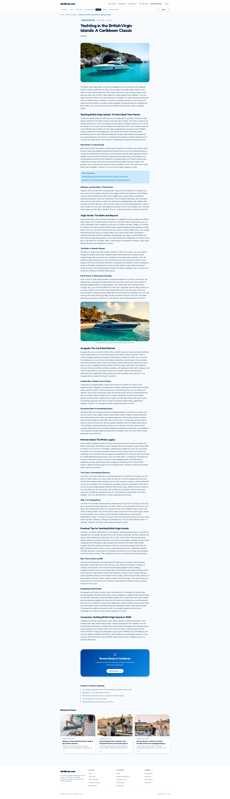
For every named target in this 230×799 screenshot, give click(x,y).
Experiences (133, 3)
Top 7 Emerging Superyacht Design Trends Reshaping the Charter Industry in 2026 (106, 689)
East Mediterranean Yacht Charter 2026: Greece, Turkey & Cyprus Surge (104, 176)
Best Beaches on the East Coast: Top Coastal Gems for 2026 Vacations (103, 695)
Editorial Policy (93, 785)
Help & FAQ (148, 782)
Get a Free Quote (156, 3)
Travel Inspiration (89, 9)
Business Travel (114, 9)
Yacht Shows (120, 782)
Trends (98, 9)
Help (168, 794)
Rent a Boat (112, 3)
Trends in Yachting (70, 14)
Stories (105, 9)
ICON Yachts (120, 785)
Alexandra (83, 36)
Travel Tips (79, 9)
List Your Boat (143, 3)
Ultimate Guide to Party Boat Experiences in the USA (97, 702)
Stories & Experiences (123, 776)
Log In (167, 3)
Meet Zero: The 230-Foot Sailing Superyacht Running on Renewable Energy (106, 180)
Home (62, 14)
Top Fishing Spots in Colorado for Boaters (94, 698)
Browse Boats (114, 671)
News (71, 9)
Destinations (122, 3)
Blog (90, 773)
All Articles (64, 9)
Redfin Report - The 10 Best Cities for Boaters (95, 692)
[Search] (158, 9)
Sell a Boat (148, 776)
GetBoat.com (67, 3)
